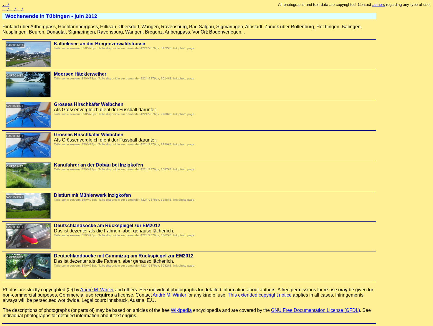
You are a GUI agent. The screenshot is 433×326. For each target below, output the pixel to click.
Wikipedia (181, 310)
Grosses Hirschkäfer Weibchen (88, 104)
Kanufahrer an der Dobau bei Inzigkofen (98, 164)
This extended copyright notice (260, 294)
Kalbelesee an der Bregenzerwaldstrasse (99, 43)
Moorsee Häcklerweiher (80, 73)
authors (378, 4)
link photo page (183, 48)
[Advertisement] (407, 101)
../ (5, 4)
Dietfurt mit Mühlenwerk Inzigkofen (92, 195)
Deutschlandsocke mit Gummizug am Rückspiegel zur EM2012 (124, 255)
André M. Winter (97, 289)
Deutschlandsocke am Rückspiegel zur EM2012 (107, 225)
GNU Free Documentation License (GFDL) (315, 310)
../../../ (13, 9)
